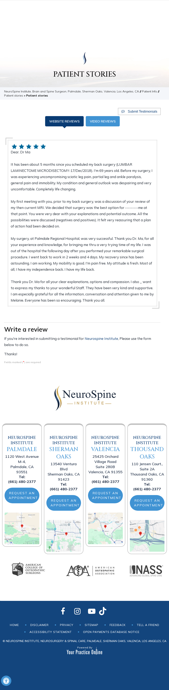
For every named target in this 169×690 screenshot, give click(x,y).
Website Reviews (64, 121)
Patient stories (13, 95)
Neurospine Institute (101, 338)
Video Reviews (103, 121)
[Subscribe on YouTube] (91, 611)
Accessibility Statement (50, 632)
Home (14, 625)
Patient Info (149, 91)
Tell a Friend (148, 625)
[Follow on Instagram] (77, 611)
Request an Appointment (23, 495)
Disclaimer (39, 625)
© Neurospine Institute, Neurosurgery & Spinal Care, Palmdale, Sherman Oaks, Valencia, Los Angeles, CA (84, 641)
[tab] (64, 121)
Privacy (66, 625)
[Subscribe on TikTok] (106, 611)
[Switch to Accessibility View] (6, 681)
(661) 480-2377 (22, 481)
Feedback (118, 625)
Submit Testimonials (142, 111)
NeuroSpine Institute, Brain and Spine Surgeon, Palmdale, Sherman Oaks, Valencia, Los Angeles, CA (71, 91)
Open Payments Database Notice (111, 632)
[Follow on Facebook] (63, 611)
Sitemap (91, 625)
